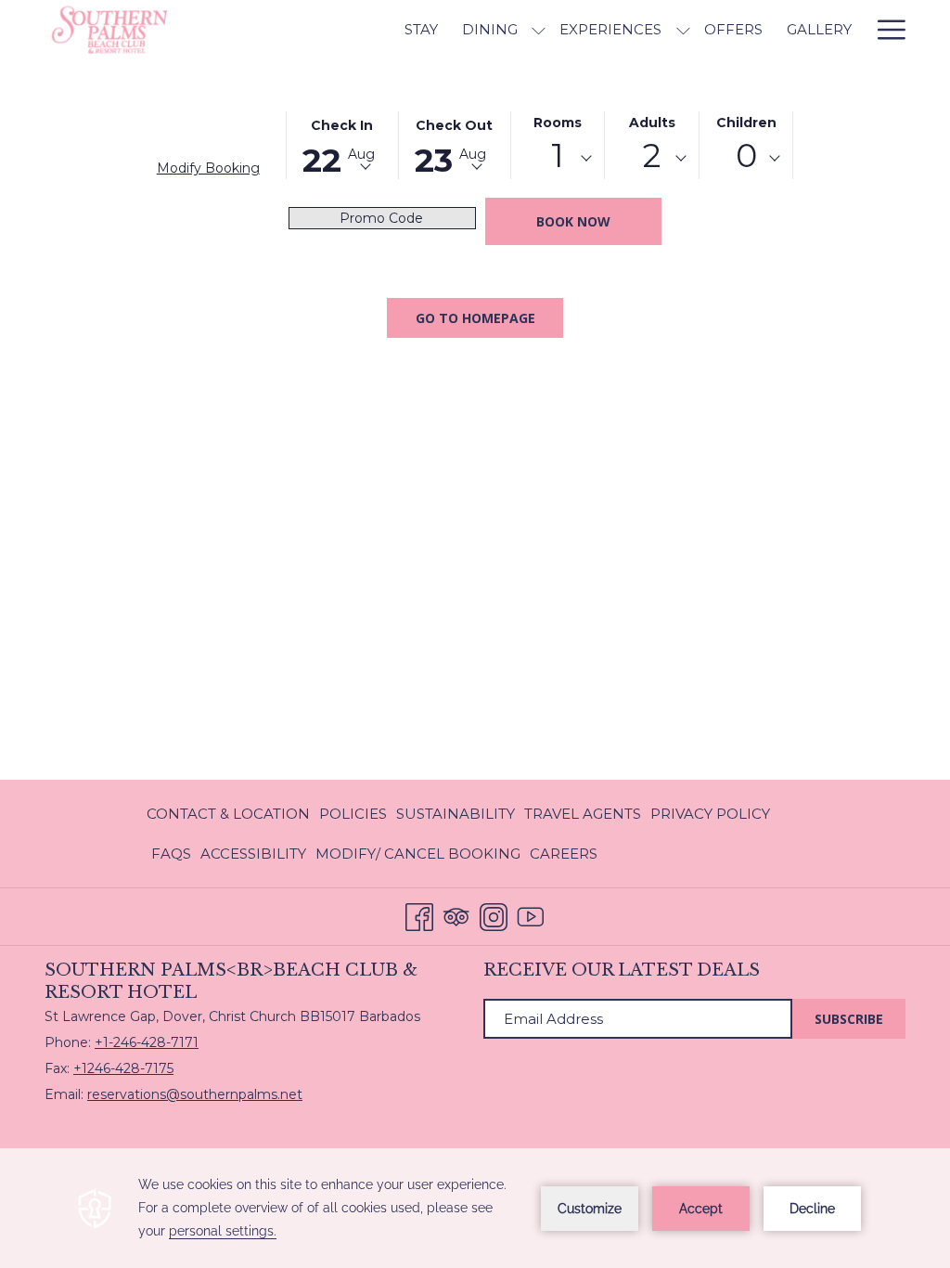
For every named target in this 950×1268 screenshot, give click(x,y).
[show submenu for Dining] (538, 29)
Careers (563, 853)
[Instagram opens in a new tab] (493, 915)
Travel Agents (582, 813)
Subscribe (849, 1019)
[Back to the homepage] (165, 29)
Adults (652, 122)
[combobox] (558, 158)
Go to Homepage (475, 318)
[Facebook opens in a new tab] (419, 915)
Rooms (557, 122)
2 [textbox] (652, 155)
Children (746, 122)
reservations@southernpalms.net (194, 1094)
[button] (342, 143)
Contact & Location (228, 813)
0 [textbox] (746, 155)
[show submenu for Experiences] (683, 29)
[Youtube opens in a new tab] (531, 915)
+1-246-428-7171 (147, 1042)
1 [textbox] (557, 155)
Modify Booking (208, 168)
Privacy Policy (710, 813)
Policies (353, 813)
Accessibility (253, 853)
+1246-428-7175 (123, 1068)
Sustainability (455, 813)
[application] (475, 1208)
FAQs (171, 853)
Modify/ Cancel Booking (417, 858)
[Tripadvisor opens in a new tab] (456, 915)
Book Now (573, 221)
